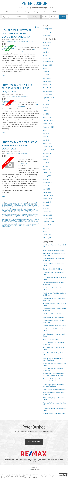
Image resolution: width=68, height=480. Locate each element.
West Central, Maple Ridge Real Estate (17, 224)
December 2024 (48, 88)
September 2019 (48, 222)
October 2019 (47, 218)
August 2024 (47, 101)
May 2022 (46, 163)
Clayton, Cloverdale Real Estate (53, 269)
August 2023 (47, 130)
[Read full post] (9, 48)
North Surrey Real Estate (7, 215)
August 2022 (47, 153)
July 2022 (46, 156)
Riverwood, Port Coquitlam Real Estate (11, 216)
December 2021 (48, 179)
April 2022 (46, 166)
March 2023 (47, 143)
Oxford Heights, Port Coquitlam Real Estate (17, 96)
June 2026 (46, 49)
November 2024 (48, 91)
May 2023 (46, 140)
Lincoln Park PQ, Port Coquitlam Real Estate (18, 153)
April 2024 (46, 114)
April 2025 (46, 75)
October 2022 (47, 147)
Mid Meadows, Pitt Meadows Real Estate (18, 213)
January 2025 (47, 85)
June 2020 (46, 209)
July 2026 (46, 45)
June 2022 (46, 160)
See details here (22, 163)
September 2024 (48, 98)
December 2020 (48, 195)
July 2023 (46, 133)
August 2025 (47, 68)
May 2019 (46, 228)
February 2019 (47, 238)
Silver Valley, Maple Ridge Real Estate (29, 216)
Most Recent (47, 42)
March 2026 (47, 58)
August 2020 (47, 202)
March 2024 (47, 117)
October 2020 (47, 199)
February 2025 (47, 81)
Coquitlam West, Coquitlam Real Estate (22, 205)
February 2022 (47, 173)
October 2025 (47, 65)
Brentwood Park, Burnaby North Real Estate (18, 203)
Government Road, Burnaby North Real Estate (24, 210)
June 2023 (46, 137)
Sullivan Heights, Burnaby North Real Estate (22, 219)
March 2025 (47, 78)
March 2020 (47, 212)
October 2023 (47, 124)
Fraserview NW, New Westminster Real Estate (16, 209)
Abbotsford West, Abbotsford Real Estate (17, 202)
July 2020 (46, 205)
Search (62, 17)
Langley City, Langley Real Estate (22, 211)
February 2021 (47, 192)
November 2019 (48, 215)
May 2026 (46, 52)
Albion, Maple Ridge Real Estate (53, 250)
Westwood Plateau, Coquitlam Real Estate (20, 225)
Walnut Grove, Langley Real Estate (16, 223)
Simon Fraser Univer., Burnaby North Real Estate (13, 218)
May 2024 (46, 111)
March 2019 (47, 235)
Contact (54, 12)
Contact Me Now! (34, 442)
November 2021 (48, 182)
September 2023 (48, 127)
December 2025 (48, 62)
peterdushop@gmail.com (34, 461)
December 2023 (48, 120)
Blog (45, 12)
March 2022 (47, 169)
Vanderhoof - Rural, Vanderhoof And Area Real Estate (53, 380)
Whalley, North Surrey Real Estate (54, 413)
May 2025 (46, 72)
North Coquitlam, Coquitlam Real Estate (28, 214)
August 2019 (47, 225)
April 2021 (46, 186)
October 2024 (47, 94)
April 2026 (46, 55)
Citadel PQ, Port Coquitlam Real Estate (23, 204)
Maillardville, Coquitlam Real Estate (23, 213)
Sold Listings (47, 35)
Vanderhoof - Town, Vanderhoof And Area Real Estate (20, 41)
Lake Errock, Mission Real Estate (53, 314)
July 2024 (46, 104)
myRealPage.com (34, 469)
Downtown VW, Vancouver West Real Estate (26, 206)
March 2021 (47, 189)
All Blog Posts (47, 29)
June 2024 (46, 107)
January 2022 (47, 176)
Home (6, 12)
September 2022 (48, 150)
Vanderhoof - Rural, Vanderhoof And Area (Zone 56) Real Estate (20, 220)
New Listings (47, 32)
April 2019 (46, 231)
